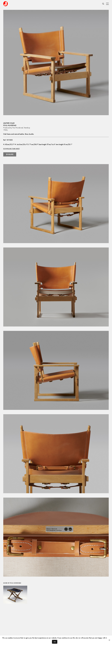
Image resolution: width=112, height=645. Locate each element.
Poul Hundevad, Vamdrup (21, 128)
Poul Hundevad (9, 125)
